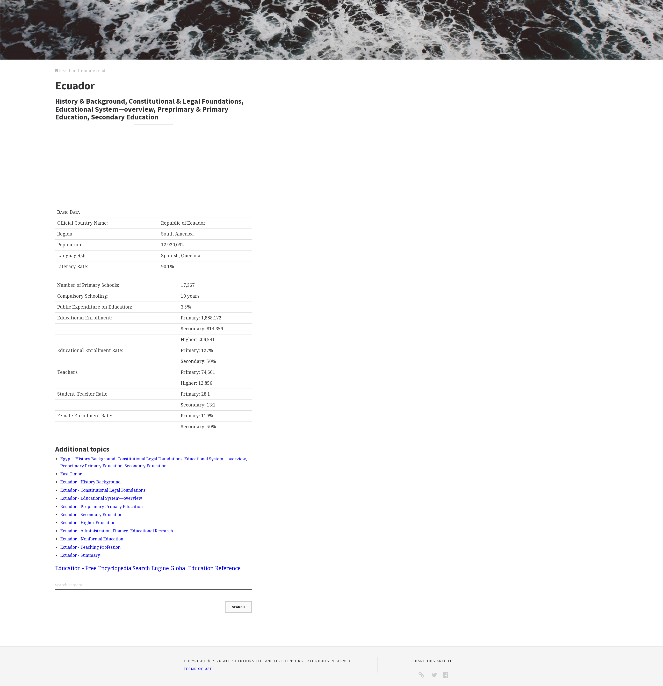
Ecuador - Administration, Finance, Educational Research (116, 530)
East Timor (71, 473)
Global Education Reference (205, 568)
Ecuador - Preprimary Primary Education (101, 506)
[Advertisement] (153, 164)
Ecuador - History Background (90, 482)
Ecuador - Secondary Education (91, 514)
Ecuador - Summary (80, 555)
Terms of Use (198, 668)
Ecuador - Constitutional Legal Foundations (102, 490)
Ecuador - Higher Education (88, 522)
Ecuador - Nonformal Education (91, 539)
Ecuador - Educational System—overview (101, 498)
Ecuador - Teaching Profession (90, 547)
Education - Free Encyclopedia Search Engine (112, 568)
